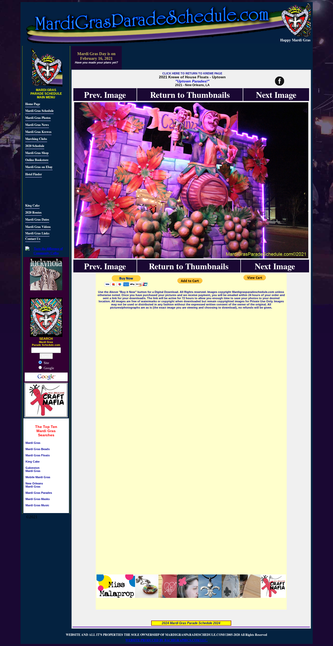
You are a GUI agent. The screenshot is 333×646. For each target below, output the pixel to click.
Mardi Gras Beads (37, 449)
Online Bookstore (36, 160)
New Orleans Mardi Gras (34, 485)
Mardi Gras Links (37, 233)
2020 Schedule (34, 146)
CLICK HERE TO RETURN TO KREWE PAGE (192, 73)
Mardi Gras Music (37, 505)
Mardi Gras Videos (38, 227)
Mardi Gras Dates (37, 219)
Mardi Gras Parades (38, 492)
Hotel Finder (33, 174)
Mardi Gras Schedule (39, 110)
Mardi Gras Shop (37, 153)
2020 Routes (33, 212)
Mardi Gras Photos (38, 118)
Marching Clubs (36, 139)
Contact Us (32, 238)
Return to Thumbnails (190, 94)
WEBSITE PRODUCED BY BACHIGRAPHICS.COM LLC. (166, 640)
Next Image (276, 94)
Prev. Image (105, 94)
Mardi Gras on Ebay (39, 167)
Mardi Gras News (37, 125)
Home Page (32, 104)
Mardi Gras (32, 442)
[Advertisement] (40, 189)
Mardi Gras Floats (37, 455)
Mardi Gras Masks (37, 499)
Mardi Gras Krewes (38, 132)
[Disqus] (191, 375)
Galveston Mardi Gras (32, 469)
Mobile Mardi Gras (37, 477)
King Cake (32, 205)
